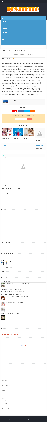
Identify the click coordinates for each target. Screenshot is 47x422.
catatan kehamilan (5, 395)
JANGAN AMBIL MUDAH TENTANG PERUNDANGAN (11, 294)
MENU (44, 1)
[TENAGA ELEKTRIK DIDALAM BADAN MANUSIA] (18, 132)
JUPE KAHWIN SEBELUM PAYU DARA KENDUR (10, 313)
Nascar (2, 248)
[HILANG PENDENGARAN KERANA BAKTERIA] (7, 132)
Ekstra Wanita (4, 380)
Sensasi (3, 390)
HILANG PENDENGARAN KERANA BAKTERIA (6, 138)
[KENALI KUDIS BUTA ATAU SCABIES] (39, 133)
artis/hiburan (4, 393)
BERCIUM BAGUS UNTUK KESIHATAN (28, 138)
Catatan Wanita (5, 377)
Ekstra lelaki (4, 383)
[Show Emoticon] (3, 155)
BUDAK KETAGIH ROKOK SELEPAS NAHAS (14, 302)
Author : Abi (13, 100)
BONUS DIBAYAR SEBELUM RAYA (9, 146)
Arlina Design (36, 419)
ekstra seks (4, 400)
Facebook (21, 111)
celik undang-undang (6, 398)
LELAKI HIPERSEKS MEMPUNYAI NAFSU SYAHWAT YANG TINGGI (19, 296)
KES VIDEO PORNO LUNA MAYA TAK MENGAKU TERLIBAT (17, 283)
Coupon (5, 248)
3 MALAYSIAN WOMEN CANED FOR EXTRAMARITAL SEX (12, 291)
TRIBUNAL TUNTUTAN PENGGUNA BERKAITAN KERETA (17, 307)
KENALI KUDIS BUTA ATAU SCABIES (38, 140)
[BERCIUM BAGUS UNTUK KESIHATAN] (29, 132)
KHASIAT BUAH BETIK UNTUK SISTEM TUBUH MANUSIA (12, 289)
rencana (3, 411)
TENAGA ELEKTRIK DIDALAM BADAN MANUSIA (16, 138)
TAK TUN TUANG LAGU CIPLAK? (12, 316)
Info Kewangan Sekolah (6, 385)
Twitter (27, 111)
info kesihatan (41, 58)
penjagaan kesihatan (6, 408)
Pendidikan (4, 388)
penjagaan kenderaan (6, 405)
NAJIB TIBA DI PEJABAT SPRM (7, 281)
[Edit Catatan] (13, 58)
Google (15, 111)
